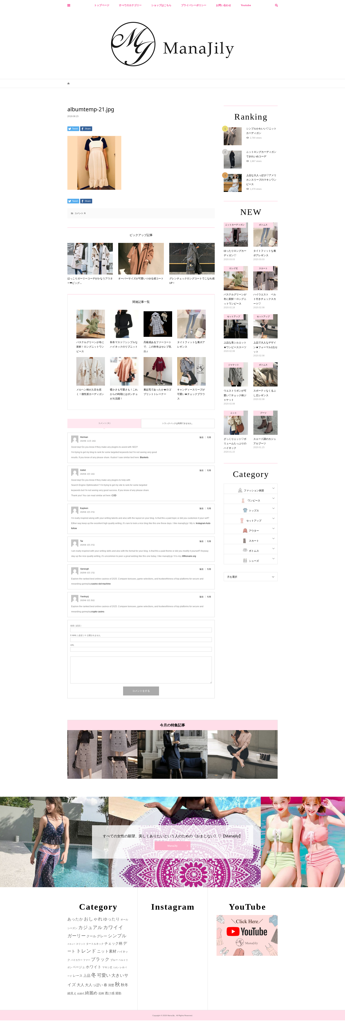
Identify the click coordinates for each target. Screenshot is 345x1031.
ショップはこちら (161, 5)
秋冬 (124, 985)
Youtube (246, 5)
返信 (201, 437)
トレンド (86, 951)
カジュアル (90, 927)
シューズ (254, 560)
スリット (80, 943)
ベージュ (79, 967)
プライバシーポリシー (193, 5)
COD (114, 495)
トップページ (101, 5)
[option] (118, 754)
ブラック (100, 959)
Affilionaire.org (189, 556)
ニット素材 (106, 951)
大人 (80, 985)
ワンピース (254, 500)
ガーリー (76, 935)
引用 (209, 437)
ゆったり (111, 919)
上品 (86, 975)
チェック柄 (113, 943)
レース (77, 976)
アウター (254, 530)
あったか (75, 919)
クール (91, 936)
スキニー (71, 944)
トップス (254, 510)
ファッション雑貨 (254, 490)
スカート (254, 540)
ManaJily (172, 845)
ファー (86, 960)
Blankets (144, 457)
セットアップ (253, 520)
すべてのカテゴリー (130, 5)
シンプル (117, 935)
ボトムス (254, 550)
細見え (72, 993)
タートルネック (95, 943)
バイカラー (76, 960)
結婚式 (80, 993)
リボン (116, 967)
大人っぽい (94, 985)
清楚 (111, 985)
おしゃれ (93, 918)
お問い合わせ (223, 5)
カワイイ (113, 927)
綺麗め (91, 993)
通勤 (118, 993)
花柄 (101, 993)
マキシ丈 (107, 967)
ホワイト (94, 967)
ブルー (114, 959)
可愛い (104, 975)
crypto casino (97, 611)
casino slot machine (101, 584)
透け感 (109, 993)
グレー (102, 936)
